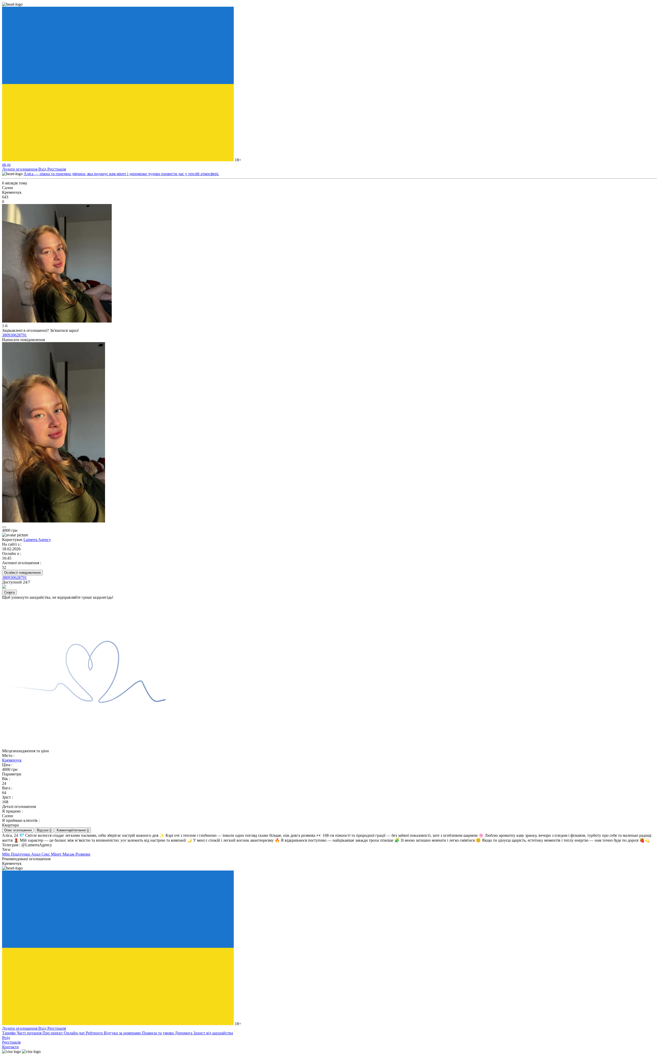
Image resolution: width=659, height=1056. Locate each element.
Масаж (69, 854)
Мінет (57, 854)
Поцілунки (21, 854)
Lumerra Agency (37, 539)
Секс (46, 854)
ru (9, 164)
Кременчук (12, 760)
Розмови (82, 854)
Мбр (6, 854)
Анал (36, 854)
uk (4, 164)
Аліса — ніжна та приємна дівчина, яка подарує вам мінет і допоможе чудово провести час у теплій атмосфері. (121, 174)
